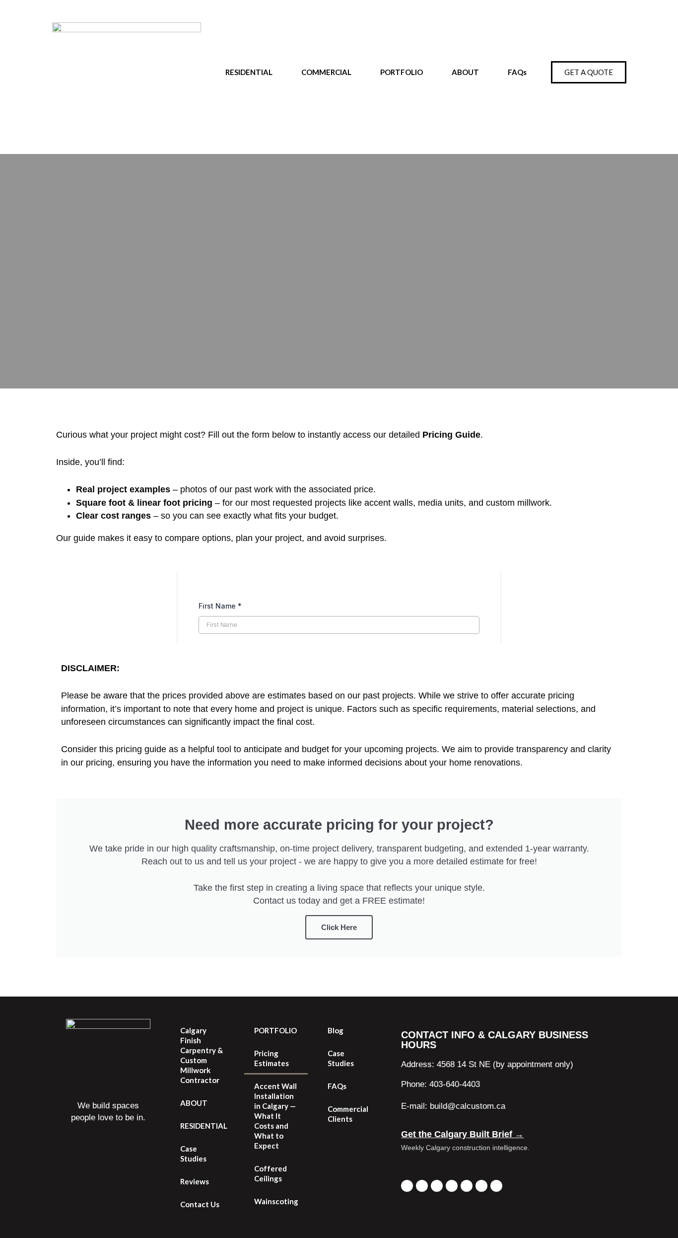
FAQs (517, 72)
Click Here (339, 927)
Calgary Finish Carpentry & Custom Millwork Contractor (201, 1055)
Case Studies (193, 1153)
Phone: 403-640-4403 (440, 1084)
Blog (335, 1030)
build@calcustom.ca (467, 1106)
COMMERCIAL (326, 72)
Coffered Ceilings (270, 1173)
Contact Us (199, 1204)
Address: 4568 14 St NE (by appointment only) (487, 1064)
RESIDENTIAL (248, 72)
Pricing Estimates (271, 1058)
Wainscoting (276, 1201)
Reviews (194, 1181)
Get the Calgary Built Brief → (462, 1134)
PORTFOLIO (401, 72)
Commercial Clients (348, 1113)
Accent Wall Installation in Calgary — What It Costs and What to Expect (275, 1116)
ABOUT (465, 72)
